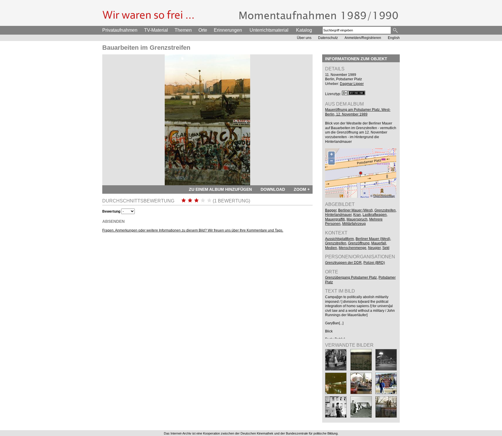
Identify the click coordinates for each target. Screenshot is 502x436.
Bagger (330, 210)
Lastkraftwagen (375, 215)
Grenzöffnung (359, 243)
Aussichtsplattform (339, 239)
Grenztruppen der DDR (343, 263)
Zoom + (302, 189)
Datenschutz (328, 38)
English (394, 38)
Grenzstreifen (385, 210)
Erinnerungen (228, 30)
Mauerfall (378, 243)
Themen (183, 30)
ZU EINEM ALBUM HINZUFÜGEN (220, 189)
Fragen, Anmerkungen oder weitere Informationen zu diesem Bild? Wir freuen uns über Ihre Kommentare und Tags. (192, 230)
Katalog (304, 30)
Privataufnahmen (119, 30)
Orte (202, 30)
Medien (331, 248)
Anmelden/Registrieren (363, 38)
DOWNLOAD (273, 189)
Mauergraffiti (335, 219)
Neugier (374, 248)
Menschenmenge (352, 248)
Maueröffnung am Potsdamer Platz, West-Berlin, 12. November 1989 (357, 112)
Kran (357, 215)
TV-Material (156, 30)
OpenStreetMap (384, 195)
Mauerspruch (357, 219)
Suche (396, 30)
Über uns (304, 38)
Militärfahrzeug (354, 224)
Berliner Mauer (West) (355, 210)
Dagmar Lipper (352, 84)
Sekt (385, 248)
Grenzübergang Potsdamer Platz (351, 277)
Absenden (113, 221)
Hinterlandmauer (338, 215)
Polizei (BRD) (374, 263)
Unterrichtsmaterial (269, 30)
